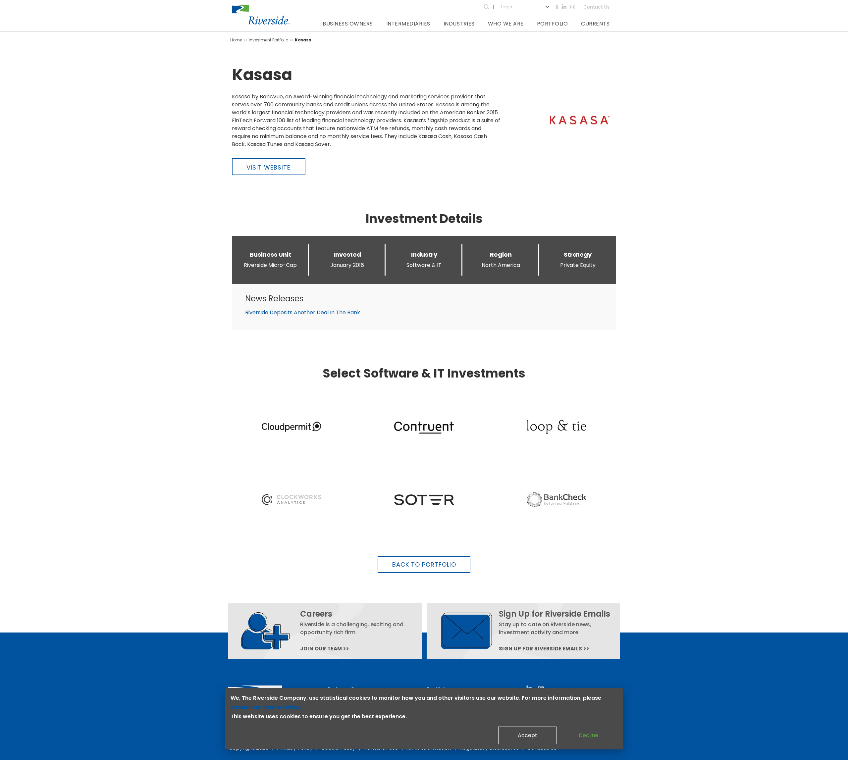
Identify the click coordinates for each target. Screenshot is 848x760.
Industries (459, 23)
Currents (595, 23)
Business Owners (348, 23)
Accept (527, 735)
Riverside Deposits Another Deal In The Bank (302, 312)
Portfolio (552, 23)
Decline (588, 735)
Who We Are (506, 23)
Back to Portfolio (424, 564)
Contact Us (596, 7)
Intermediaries (408, 23)
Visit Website (268, 167)
